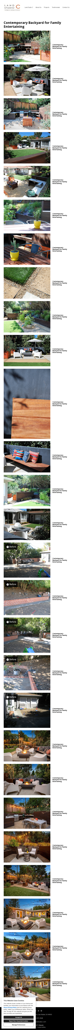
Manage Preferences (18, 1025)
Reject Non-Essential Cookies (18, 1021)
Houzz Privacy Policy (10, 1007)
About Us (38, 7)
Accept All (18, 1017)
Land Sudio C (29, 7)
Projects (46, 7)
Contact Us (65, 7)
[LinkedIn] (38, 1011)
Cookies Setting (41, 1027)
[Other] (41, 1011)
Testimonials (56, 7)
